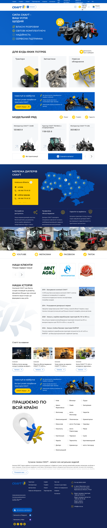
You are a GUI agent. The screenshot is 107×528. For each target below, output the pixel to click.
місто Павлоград (73, 430)
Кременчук (73, 445)
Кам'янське (60, 436)
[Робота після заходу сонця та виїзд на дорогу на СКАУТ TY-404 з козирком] (21, 353)
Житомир (59, 412)
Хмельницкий (61, 450)
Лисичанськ (73, 419)
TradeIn (21, 1)
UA (88, 1)
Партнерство (36, 1)
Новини (44, 1)
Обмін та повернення (61, 487)
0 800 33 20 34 (78, 501)
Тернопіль (73, 440)
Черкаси (72, 436)
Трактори (31, 482)
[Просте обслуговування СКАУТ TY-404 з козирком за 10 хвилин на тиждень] (43, 353)
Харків (58, 440)
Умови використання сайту (19, 495)
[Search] (75, 7)
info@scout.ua (78, 506)
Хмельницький (61, 419)
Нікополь (59, 429)
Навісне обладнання (34, 490)
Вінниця (72, 400)
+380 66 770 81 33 (84, 7)
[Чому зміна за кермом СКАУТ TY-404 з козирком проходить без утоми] (64, 353)
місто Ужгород (88, 445)
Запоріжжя (87, 405)
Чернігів (86, 412)
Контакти (52, 1)
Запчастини (32, 487)
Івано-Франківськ (60, 406)
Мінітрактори (32, 485)
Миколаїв (59, 424)
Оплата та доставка (60, 485)
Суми (85, 436)
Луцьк (85, 400)
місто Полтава (74, 424)
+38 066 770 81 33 (24, 190)
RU (93, 1)
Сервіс (14, 1)
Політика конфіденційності (19, 497)
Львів (71, 405)
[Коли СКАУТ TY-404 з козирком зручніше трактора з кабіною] (85, 353)
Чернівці (86, 424)
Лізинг (28, 1)
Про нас (56, 482)
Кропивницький (89, 440)
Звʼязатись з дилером (24, 510)
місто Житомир (72, 413)
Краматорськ (88, 419)
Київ (57, 400)
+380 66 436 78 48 (82, 498)
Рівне (85, 429)
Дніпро (58, 445)
